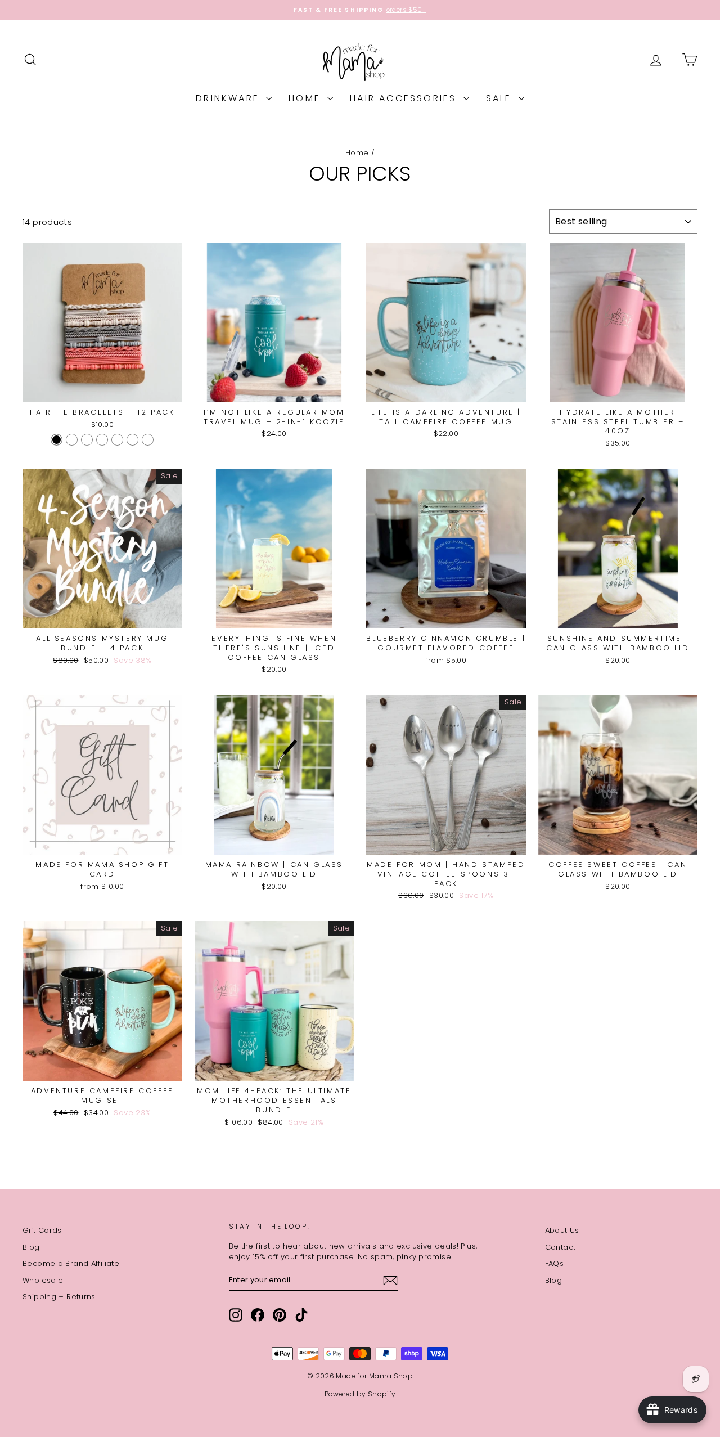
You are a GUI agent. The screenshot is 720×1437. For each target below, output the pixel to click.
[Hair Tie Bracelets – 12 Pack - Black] (56, 439)
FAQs (554, 1263)
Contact (560, 1247)
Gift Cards (42, 1230)
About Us (562, 1230)
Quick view (102, 390)
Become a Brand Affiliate (70, 1263)
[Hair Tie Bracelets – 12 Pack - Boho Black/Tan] (147, 439)
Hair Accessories (405, 98)
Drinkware (229, 98)
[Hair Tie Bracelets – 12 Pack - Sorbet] (87, 439)
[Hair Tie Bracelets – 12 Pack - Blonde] (71, 439)
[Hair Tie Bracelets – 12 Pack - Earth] (102, 439)
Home (307, 98)
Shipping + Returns (59, 1296)
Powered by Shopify (360, 1394)
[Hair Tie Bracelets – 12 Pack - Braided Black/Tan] (132, 439)
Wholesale (42, 1280)
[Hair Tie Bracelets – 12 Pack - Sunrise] (117, 439)
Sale (501, 98)
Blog (31, 1247)
